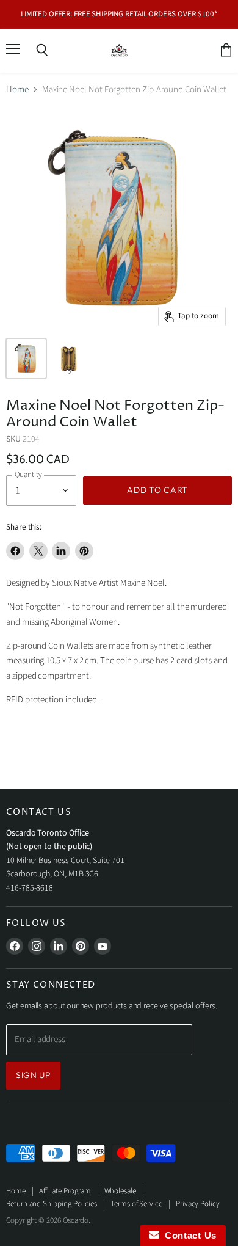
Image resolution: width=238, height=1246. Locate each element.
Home (17, 89)
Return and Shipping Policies (51, 1203)
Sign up (33, 1074)
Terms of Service (136, 1203)
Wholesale (120, 1191)
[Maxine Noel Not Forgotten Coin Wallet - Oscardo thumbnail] (26, 358)
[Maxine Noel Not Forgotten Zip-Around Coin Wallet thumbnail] (68, 358)
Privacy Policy (198, 1203)
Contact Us (188, 1235)
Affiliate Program (65, 1191)
